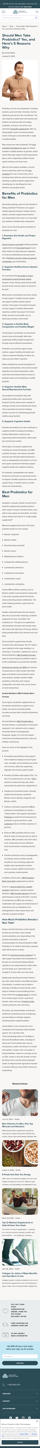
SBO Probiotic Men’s (25, 721)
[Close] (37, 1421)
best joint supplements (12, 1283)
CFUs (34, 779)
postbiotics (8, 824)
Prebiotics (8, 817)
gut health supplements (19, 129)
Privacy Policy (24, 1434)
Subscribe (20, 1363)
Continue (20, 1442)
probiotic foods (22, 994)
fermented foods (23, 248)
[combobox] (20, 17)
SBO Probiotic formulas (26, 655)
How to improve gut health (12, 244)
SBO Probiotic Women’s (20, 893)
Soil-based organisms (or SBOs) (14, 667)
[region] (20, 1432)
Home (4, 26)
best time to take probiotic (21, 955)
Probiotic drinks (28, 1001)
